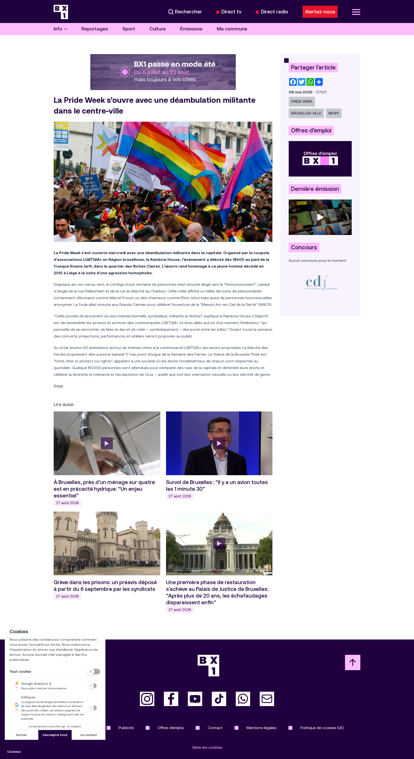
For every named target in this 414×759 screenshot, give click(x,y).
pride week (301, 101)
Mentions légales (261, 727)
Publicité (126, 727)
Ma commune (232, 28)
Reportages (94, 28)
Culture (158, 28)
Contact (215, 727)
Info (58, 28)
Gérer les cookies (207, 747)
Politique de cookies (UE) (322, 727)
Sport (128, 28)
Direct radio (274, 11)
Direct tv (231, 11)
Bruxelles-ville (306, 113)
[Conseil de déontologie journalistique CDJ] (320, 282)
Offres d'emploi (171, 727)
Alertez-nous (320, 11)
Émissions (191, 28)
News (333, 113)
